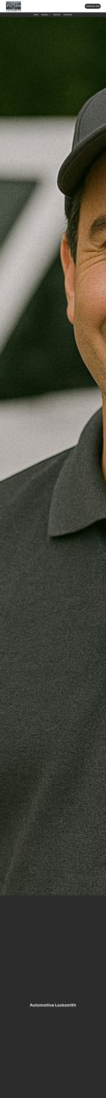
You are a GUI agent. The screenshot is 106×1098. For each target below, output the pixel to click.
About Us (56, 15)
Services (44, 15)
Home (36, 15)
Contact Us (67, 15)
